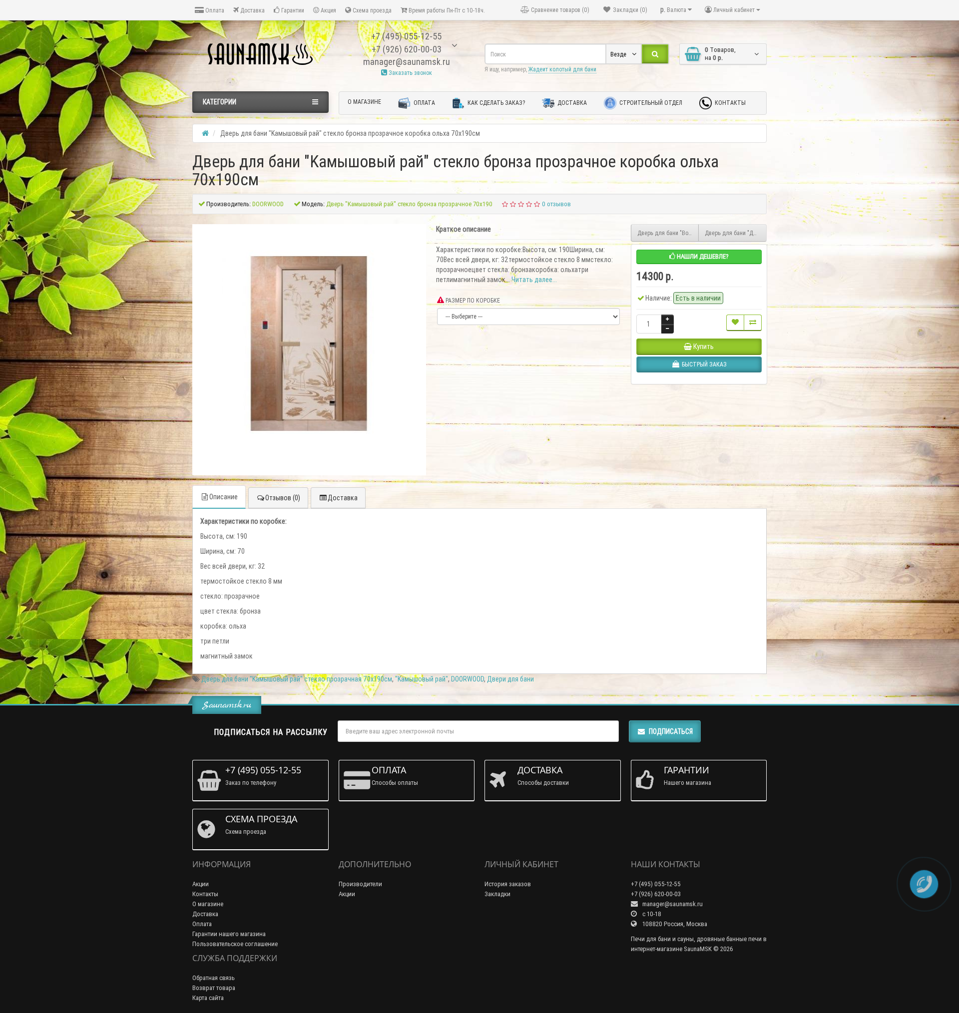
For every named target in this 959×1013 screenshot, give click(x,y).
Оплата (214, 10)
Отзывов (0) (282, 497)
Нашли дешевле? (702, 256)
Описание (223, 496)
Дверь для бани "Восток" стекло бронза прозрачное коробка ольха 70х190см (668, 233)
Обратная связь (213, 978)
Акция (327, 10)
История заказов (507, 884)
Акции (200, 884)
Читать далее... (534, 279)
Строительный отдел (650, 102)
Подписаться (671, 731)
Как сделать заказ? (495, 102)
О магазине (364, 101)
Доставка (252, 10)
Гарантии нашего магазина (229, 934)
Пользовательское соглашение (235, 944)
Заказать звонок (409, 72)
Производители (360, 884)
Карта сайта (208, 998)
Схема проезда (371, 10)
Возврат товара (213, 988)
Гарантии (292, 10)
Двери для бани (510, 679)
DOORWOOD (467, 679)
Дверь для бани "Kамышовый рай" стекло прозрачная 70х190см (296, 679)
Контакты (729, 102)
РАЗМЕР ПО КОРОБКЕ (472, 300)
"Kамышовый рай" (421, 679)
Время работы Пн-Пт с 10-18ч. (446, 10)
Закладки (497, 894)
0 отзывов (556, 204)
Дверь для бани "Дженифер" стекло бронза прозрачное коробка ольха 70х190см (736, 233)
